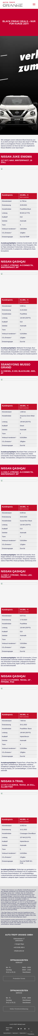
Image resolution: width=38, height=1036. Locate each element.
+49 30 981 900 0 (19, 947)
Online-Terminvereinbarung (19, 1009)
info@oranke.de (19, 951)
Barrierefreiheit (7, 1033)
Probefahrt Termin (19, 978)
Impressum (15, 1033)
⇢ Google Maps (19, 944)
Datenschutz (23, 1033)
